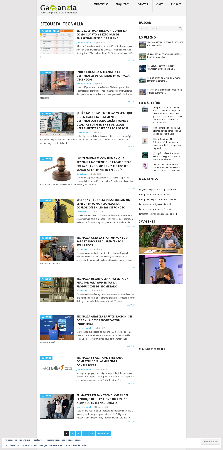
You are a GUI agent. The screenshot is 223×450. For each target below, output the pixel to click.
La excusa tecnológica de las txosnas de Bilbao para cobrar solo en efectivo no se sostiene (167, 167)
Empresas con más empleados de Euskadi (158, 214)
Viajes (159, 4)
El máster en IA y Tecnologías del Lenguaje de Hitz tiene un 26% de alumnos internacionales (102, 399)
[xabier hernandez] (161, 283)
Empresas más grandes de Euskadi (155, 209)
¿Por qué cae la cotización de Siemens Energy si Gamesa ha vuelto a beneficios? (166, 156)
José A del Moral (83, 42)
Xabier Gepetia (82, 132)
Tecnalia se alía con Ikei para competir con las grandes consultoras (99, 361)
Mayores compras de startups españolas (157, 189)
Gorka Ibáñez (82, 174)
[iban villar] (161, 253)
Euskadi (176, 4)
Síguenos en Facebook (152, 349)
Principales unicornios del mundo (154, 194)
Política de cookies (79, 445)
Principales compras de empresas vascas (157, 199)
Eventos (142, 4)
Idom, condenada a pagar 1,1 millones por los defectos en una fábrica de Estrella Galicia (167, 131)
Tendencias (100, 4)
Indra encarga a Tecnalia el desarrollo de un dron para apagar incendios (103, 75)
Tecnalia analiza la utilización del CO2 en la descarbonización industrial (104, 320)
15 (91, 433)
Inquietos (123, 4)
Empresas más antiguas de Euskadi (155, 204)
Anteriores (103, 433)
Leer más (131, 60)
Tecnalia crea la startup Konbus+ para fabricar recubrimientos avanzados (102, 241)
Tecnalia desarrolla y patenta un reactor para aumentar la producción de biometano (102, 282)
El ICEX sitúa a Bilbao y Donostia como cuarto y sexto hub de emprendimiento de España (101, 34)
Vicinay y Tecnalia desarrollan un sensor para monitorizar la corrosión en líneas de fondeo (103, 203)
